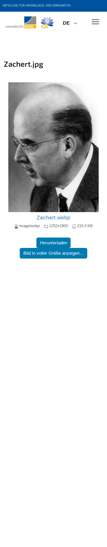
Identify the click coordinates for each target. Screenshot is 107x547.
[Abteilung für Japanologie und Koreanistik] (29, 23)
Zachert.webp (53, 217)
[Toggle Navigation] (95, 22)
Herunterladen (53, 242)
